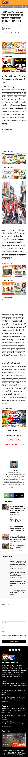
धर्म (2, 23)
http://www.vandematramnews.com (14, 472)
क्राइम (11, 504)
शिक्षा (10, 534)
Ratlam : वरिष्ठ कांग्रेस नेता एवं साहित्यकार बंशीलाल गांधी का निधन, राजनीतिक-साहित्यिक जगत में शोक (17, 528)
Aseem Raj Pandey (13, 514)
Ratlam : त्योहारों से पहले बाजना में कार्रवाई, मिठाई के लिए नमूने (17, 520)
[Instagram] (13, 650)
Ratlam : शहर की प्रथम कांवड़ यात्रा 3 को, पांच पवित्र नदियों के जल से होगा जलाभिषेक (18, 592)
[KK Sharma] (3, 28)
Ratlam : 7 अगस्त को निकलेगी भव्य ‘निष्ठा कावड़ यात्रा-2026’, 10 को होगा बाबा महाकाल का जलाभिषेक (17, 574)
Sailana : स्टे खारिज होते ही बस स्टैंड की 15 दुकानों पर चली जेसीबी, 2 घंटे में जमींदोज (17, 547)
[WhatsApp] (8, 32)
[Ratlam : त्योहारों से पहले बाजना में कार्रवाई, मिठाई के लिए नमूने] (5, 520)
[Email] (18, 32)
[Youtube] (19, 650)
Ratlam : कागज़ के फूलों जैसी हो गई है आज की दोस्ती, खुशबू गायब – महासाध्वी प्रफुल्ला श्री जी (18, 583)
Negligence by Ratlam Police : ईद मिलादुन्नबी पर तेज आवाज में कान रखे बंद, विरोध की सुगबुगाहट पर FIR (17, 509)
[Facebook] (11, 32)
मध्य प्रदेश (11, 525)
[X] (15, 32)
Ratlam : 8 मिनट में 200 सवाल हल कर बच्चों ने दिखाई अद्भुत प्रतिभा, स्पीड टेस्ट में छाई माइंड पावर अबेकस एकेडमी (18, 538)
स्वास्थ (11, 517)
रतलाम (11, 543)
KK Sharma (8, 28)
